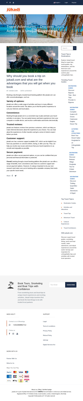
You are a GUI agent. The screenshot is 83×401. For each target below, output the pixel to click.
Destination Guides (70, 203)
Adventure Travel (69, 217)
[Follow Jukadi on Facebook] (9, 334)
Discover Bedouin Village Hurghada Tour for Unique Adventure (72, 164)
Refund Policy (47, 335)
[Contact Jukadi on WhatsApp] (10, 325)
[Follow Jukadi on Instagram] (13, 334)
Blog (39, 389)
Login (66, 2)
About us (34, 389)
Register (74, 2)
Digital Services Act (49, 344)
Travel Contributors (70, 228)
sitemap (45, 340)
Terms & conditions (49, 326)
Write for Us (10, 363)
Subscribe (71, 285)
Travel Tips (67, 213)
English (57, 2)
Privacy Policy (47, 331)
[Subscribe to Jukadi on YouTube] (17, 334)
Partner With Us (12, 358)
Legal (45, 321)
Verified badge (47, 389)
